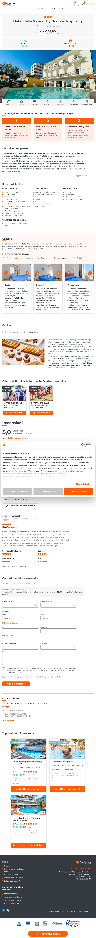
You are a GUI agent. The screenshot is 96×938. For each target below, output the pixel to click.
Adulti (4, 614)
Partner (7, 866)
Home (32, 9)
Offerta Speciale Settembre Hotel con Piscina (40, 405)
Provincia (43, 643)
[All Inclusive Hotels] (8, 4)
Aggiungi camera (12, 623)
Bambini (43, 614)
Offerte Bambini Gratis (13, 878)
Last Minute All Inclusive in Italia (15, 870)
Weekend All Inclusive (13, 874)
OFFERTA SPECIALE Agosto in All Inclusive (13, 405)
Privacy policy (54, 911)
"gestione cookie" (57, 474)
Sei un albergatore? (12, 881)
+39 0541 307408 (83, 877)
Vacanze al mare (11, 894)
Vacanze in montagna (13, 897)
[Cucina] (23, 352)
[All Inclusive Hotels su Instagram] (8, 911)
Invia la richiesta (14, 684)
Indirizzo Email (7, 635)
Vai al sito (8, 720)
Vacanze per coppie (12, 903)
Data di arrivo (7, 601)
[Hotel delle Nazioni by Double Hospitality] (48, 76)
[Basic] (16, 272)
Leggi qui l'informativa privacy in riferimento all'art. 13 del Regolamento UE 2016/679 (31, 677)
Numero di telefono (9, 643)
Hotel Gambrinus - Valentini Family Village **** (26, 819)
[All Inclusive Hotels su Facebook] (4, 911)
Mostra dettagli (82, 484)
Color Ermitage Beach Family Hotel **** (27, 762)
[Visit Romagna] (73, 923)
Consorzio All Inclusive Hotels (26, 668)
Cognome (44, 627)
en (82, 862)
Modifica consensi (84, 911)
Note (4, 652)
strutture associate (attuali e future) (56, 668)
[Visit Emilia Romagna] (58, 924)
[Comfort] (48, 272)
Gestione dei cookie (68, 911)
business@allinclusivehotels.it (78, 874)
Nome (4, 627)
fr (90, 862)
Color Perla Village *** (63, 761)
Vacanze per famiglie (12, 900)
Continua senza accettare (17, 491)
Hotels (37, 9)
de (86, 862)
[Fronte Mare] (79, 272)
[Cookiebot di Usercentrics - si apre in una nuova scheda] (83, 445)
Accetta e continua (78, 491)
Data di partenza (46, 601)
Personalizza (46, 491)
